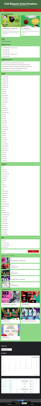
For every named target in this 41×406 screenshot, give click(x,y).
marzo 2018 (4, 120)
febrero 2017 (4, 139)
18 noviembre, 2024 (8, 322)
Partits (3, 208)
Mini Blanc (4, 199)
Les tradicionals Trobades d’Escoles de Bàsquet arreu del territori (18, 64)
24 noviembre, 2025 (28, 305)
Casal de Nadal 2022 (26, 28)
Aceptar (24, 403)
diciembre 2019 (5, 95)
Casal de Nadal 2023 (6, 56)
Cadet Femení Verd (5, 173)
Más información (18, 403)
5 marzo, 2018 (4, 381)
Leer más (3, 35)
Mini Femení (4, 201)
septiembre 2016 (5, 150)
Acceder (3, 240)
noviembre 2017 (5, 129)
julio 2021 (4, 89)
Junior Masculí (4, 197)
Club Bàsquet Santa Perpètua (20, 3)
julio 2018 (4, 114)
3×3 (3, 167)
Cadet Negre (4, 178)
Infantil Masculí (5, 193)
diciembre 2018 (5, 108)
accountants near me (6, 70)
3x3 (2, 25)
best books (4, 62)
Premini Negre (4, 219)
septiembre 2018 (5, 112)
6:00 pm (17, 389)
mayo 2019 (4, 106)
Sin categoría (4, 231)
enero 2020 (4, 93)
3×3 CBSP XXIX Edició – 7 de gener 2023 (10, 28)
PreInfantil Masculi (5, 214)
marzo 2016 (4, 156)
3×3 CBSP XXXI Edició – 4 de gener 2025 (9, 54)
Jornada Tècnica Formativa (16, 70)
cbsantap (4, 305)
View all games (36, 374)
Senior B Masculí (5, 225)
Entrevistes (4, 186)
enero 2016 (4, 160)
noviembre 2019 (5, 97)
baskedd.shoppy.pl (5, 68)
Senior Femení (4, 227)
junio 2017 (4, 131)
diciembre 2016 (5, 143)
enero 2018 (4, 125)
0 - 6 (17, 386)
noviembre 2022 (5, 85)
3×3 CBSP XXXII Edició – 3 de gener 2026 (9, 47)
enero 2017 (4, 141)
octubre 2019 (4, 99)
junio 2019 (4, 104)
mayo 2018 (4, 116)
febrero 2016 (4, 158)
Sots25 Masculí (5, 234)
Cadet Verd (4, 180)
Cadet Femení (4, 171)
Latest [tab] (2, 255)
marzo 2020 (4, 91)
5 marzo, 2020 (4, 389)
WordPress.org (5, 247)
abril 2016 (4, 154)
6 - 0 (17, 381)
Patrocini (3, 210)
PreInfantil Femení (5, 212)
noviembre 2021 (5, 87)
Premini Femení (5, 216)
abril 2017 (4, 135)
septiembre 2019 (5, 101)
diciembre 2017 (5, 127)
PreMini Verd (4, 221)
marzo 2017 (4, 137)
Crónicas (3, 184)
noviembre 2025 (5, 76)
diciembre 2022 (5, 83)
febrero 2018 (4, 122)
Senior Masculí (5, 229)
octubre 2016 (4, 148)
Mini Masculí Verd (5, 206)
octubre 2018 (4, 110)
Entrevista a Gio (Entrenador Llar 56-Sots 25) (15, 62)
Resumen (32, 381)
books (3, 64)
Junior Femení (4, 195)
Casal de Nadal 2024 (6, 51)
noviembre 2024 (5, 78)
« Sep (3, 372)
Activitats (23, 25)
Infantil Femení (5, 191)
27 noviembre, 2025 (8, 305)
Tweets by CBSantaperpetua (6, 41)
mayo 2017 (4, 133)
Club (3, 182)
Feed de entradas (5, 242)
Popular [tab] (7, 255)
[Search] (38, 10)
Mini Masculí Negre (5, 203)
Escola (3, 188)
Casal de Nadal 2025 (6, 49)
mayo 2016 (4, 152)
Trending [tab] (12, 255)
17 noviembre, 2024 (28, 322)
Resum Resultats (5, 223)
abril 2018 (4, 118)
